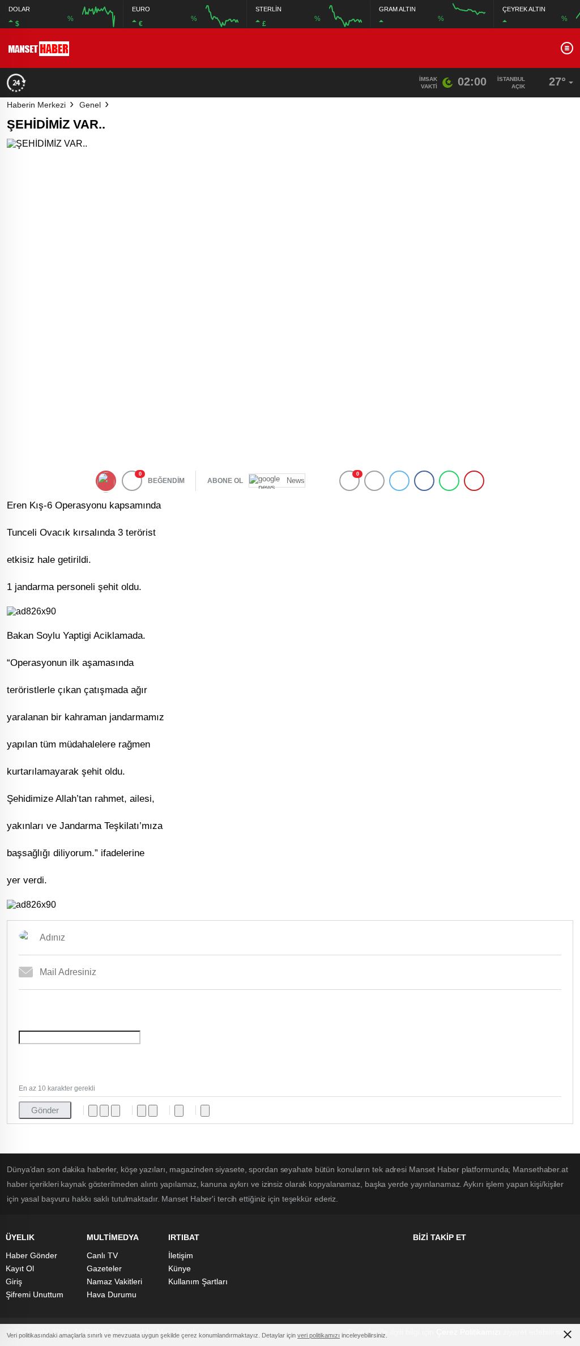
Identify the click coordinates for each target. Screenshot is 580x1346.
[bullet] (152, 1111)
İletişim (180, 1255)
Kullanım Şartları (198, 1281)
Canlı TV (102, 1255)
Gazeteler (104, 1268)
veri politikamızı (318, 1335)
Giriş (14, 1281)
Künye (179, 1268)
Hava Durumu (112, 1294)
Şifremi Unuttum (34, 1294)
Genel (90, 104)
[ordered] (141, 1111)
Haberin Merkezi (36, 104)
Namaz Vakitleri (114, 1281)
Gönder (45, 1110)
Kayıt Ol (20, 1268)
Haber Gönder (31, 1255)
